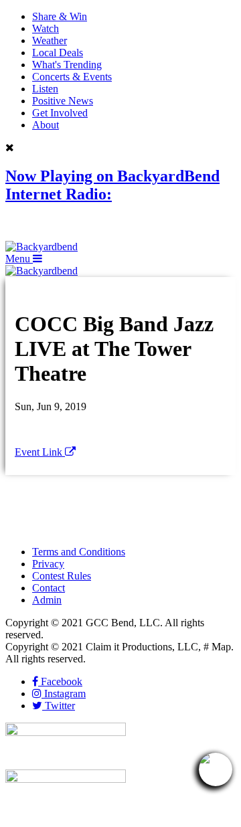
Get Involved (60, 112)
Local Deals (57, 52)
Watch (45, 28)
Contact (48, 587)
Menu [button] (19, 258)
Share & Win (59, 16)
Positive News (62, 100)
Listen (45, 88)
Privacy (48, 563)
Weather (49, 40)
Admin (47, 600)
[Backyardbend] (41, 246)
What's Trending (67, 64)
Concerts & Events (72, 76)
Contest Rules (61, 575)
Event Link (40, 452)
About (45, 124)
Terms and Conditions (78, 551)
